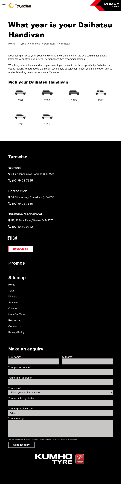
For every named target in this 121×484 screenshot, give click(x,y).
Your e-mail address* (20, 377)
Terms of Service (67, 439)
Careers (12, 308)
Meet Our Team (16, 314)
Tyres (11, 290)
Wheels (12, 296)
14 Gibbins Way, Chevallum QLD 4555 (32, 197)
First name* (14, 357)
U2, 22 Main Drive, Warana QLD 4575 (32, 220)
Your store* (14, 388)
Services (13, 302)
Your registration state (20, 408)
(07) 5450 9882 (22, 226)
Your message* (16, 418)
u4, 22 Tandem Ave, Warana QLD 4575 (33, 174)
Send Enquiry (21, 444)
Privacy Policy (16, 332)
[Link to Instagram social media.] (14, 238)
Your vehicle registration (21, 398)
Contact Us (14, 326)
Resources (14, 320)
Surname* (67, 357)
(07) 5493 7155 (22, 180)
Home (11, 284)
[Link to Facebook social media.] (9, 238)
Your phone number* (19, 367)
